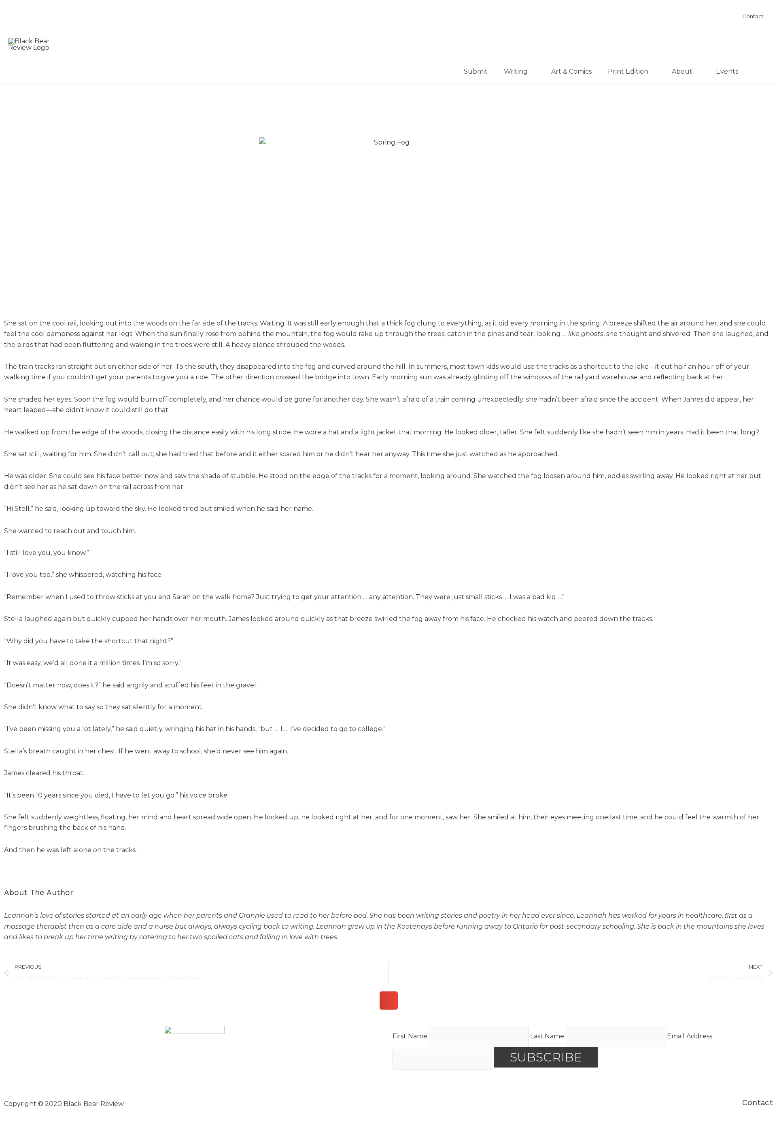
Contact (757, 1102)
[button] (389, 1000)
